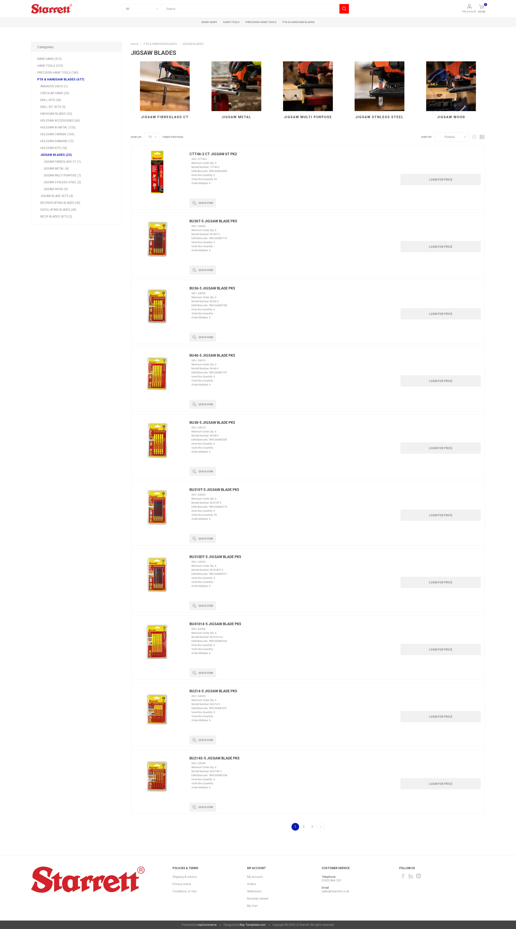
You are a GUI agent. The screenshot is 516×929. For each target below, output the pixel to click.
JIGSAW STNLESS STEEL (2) (62, 182)
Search (344, 9)
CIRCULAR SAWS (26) (54, 93)
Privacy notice (182, 884)
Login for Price (440, 179)
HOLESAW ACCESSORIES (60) (60, 120)
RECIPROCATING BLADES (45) (60, 203)
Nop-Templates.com (253, 924)
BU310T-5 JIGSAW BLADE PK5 (214, 489)
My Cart (252, 906)
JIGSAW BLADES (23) (56, 155)
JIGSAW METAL (236, 117)
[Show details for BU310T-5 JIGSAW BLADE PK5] (157, 507)
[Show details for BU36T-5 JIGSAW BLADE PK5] (157, 239)
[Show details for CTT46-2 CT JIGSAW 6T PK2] (157, 172)
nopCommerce (207, 924)
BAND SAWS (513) (49, 59)
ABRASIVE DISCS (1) (54, 86)
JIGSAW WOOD (451, 117)
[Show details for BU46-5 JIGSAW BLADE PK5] (157, 373)
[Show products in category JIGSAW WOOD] (451, 86)
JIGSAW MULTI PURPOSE (308, 117)
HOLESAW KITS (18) (53, 148)
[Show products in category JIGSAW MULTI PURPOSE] (308, 86)
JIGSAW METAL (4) (56, 168)
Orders (251, 884)
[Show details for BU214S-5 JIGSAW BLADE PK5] (157, 776)
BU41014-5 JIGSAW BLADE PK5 (215, 624)
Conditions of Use (185, 891)
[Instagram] (418, 876)
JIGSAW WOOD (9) (55, 189)
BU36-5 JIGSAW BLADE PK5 (212, 288)
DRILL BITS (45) (50, 100)
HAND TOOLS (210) (50, 66)
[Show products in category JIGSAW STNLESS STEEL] (379, 86)
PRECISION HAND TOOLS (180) (57, 72)
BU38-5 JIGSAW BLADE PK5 (212, 422)
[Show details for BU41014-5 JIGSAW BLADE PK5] (157, 642)
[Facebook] (403, 876)
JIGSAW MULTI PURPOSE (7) (62, 175)
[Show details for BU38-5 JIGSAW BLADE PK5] (157, 440)
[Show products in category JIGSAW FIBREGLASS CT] (165, 86)
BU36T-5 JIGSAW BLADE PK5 (213, 221)
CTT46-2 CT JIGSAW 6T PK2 (213, 154)
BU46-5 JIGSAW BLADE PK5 (212, 355)
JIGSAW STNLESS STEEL (379, 117)
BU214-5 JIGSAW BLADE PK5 (213, 691)
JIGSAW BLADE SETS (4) (56, 196)
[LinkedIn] (411, 876)
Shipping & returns (185, 877)
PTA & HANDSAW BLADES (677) (60, 79)
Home (134, 44)
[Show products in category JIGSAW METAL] (236, 86)
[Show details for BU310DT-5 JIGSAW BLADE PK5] (157, 575)
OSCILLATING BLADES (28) (58, 209)
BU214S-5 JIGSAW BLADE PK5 (214, 758)
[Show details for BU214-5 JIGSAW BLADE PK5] (157, 709)
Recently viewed (257, 898)
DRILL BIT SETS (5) (53, 107)
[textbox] (250, 9)
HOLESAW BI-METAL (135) (57, 127)
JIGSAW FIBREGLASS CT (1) (62, 162)
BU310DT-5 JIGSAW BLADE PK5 (215, 557)
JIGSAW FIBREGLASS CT (165, 117)
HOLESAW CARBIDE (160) (57, 134)
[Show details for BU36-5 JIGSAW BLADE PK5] (157, 306)
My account (469, 11)
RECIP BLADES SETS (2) (56, 216)
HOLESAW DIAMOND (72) (57, 141)
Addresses (254, 891)
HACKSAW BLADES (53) (56, 114)
